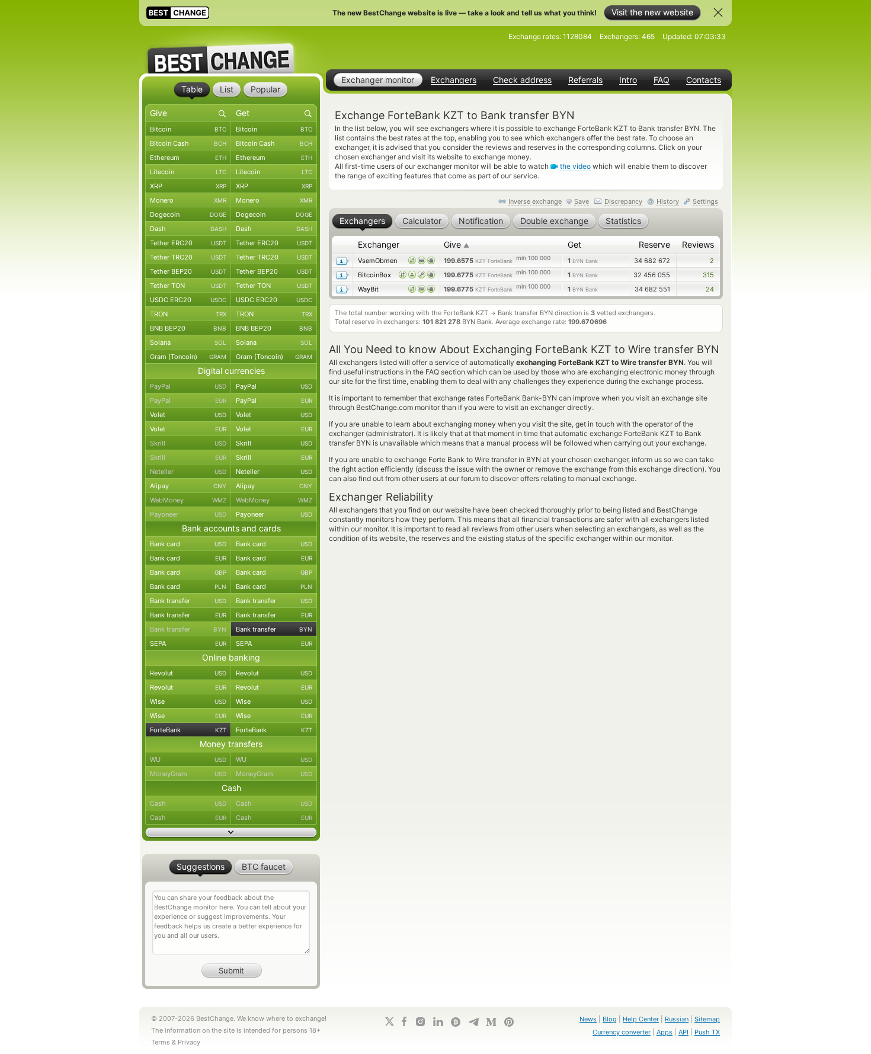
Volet (188, 415)
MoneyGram (188, 774)
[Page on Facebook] (404, 1021)
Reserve (654, 244)
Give (456, 244)
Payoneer (188, 514)
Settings (705, 201)
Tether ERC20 (188, 243)
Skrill (188, 443)
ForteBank (188, 730)
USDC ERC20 (188, 300)
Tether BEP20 (188, 271)
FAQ (662, 80)
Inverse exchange (535, 201)
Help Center (641, 1019)
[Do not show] (718, 12)
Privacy (189, 1042)
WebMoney (188, 500)
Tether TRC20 (188, 257)
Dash (188, 229)
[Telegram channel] (473, 1022)
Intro (628, 80)
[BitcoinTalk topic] (455, 1022)
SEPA (188, 643)
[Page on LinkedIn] (438, 1021)
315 (708, 275)
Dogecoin (188, 214)
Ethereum (188, 157)
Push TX (707, 1032)
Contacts (703, 80)
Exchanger (378, 244)
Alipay (188, 486)
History (668, 201)
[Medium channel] (491, 1022)
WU (188, 759)
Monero (188, 200)
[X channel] (390, 1021)
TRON (188, 314)
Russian (677, 1019)
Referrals (585, 80)
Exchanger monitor (377, 80)
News (588, 1019)
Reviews (698, 244)
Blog (610, 1019)
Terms (160, 1042)
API (683, 1032)
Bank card (188, 544)
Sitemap (707, 1019)
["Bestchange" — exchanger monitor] (231, 49)
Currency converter (622, 1032)
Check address (522, 80)
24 (710, 289)
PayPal (188, 386)
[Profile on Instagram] (420, 1021)
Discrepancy (623, 201)
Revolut (188, 673)
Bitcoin (188, 129)
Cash (188, 803)
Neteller (188, 471)
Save (581, 201)
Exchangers (453, 80)
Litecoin (188, 172)
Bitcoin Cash (188, 143)
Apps (665, 1032)
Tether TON (188, 285)
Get (574, 244)
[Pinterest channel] (509, 1022)
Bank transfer (188, 601)
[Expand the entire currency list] (231, 832)
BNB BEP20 (188, 328)
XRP (188, 186)
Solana (188, 342)
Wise (188, 701)
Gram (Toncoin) (188, 357)
